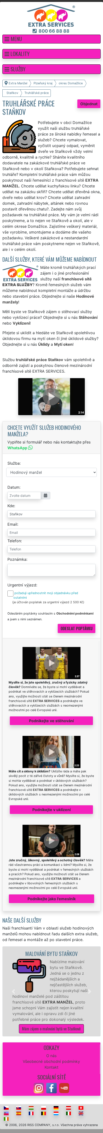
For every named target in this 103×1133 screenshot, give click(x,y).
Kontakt (51, 1067)
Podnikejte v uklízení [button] (51, 809)
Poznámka (16, 559)
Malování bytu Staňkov (51, 953)
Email (12, 524)
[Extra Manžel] (51, 15)
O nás (51, 1055)
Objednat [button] (88, 103)
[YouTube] (64, 1087)
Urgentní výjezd (21, 585)
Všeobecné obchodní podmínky (51, 1061)
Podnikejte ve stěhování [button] (51, 720)
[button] (51, 39)
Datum (13, 487)
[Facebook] (51, 1087)
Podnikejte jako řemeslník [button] (52, 898)
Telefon (14, 540)
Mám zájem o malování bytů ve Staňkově (51, 1029)
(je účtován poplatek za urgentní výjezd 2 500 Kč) (48, 602)
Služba (13, 463)
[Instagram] (39, 1087)
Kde (10, 505)
